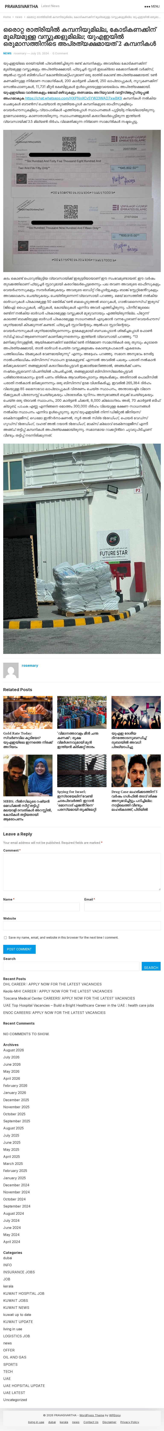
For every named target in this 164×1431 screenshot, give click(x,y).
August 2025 (13, 1128)
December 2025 (16, 1100)
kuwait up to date (17, 1314)
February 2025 (15, 1171)
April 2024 (11, 1242)
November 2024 (16, 1192)
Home (7, 17)
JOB (6, 1279)
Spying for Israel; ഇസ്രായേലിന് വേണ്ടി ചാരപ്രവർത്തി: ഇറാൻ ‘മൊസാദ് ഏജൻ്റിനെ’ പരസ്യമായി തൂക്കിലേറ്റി (76, 800)
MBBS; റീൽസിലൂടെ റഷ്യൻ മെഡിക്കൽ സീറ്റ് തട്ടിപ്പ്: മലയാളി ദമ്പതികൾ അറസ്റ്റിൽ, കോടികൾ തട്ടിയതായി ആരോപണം (27, 810)
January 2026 (14, 1092)
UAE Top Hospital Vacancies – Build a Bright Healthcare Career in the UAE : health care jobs (78, 1005)
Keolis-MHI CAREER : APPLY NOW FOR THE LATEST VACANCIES (57, 991)
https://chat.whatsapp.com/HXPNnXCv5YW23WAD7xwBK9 (73, 98)
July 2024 (11, 1220)
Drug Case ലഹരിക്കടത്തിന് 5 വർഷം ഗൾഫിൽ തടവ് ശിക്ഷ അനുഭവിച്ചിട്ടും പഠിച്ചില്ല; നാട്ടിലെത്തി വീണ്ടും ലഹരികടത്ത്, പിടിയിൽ (134, 800)
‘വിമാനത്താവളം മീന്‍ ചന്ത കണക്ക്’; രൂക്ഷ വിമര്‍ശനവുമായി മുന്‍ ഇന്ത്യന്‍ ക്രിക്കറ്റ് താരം (77, 740)
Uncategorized (15, 1400)
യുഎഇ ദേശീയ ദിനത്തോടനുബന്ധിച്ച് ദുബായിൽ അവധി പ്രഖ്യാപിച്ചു (128, 740)
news (18, 17)
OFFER (9, 1350)
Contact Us (90, 1422)
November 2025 (16, 1107)
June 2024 (12, 1227)
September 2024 (17, 1206)
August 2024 (13, 1213)
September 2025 (16, 1121)
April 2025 (11, 1156)
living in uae (12, 1329)
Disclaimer (109, 1422)
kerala (8, 1286)
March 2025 (13, 1163)
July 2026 (11, 1057)
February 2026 (15, 1085)
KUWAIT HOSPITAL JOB (23, 1293)
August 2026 (13, 1050)
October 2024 (14, 1199)
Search (9, 959)
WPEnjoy (115, 1415)
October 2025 (14, 1114)
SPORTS (10, 1364)
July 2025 (11, 1135)
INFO (7, 1265)
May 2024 (11, 1234)
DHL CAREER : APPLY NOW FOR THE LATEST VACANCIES (52, 984)
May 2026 (11, 1071)
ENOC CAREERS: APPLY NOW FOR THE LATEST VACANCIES (54, 1012)
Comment (12, 850)
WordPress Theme (91, 1415)
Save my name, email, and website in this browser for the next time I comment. (63, 937)
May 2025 (11, 1149)
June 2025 (11, 1142)
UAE (7, 1378)
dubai (7, 1258)
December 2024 (16, 1185)
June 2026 (12, 1064)
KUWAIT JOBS (15, 1300)
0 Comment (60, 53)
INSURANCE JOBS (19, 1272)
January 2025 (14, 1178)
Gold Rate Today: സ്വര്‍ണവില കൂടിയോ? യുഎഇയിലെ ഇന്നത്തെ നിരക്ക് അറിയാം (27, 740)
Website (9, 918)
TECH (8, 1371)
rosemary (20, 53)
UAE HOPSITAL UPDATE (24, 1386)
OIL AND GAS (14, 1357)
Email (89, 899)
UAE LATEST (14, 1393)
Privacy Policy (129, 1422)
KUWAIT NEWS (16, 1307)
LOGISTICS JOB (16, 1336)
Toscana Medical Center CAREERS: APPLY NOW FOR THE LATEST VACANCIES (69, 998)
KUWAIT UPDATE (18, 1322)
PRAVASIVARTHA (21, 6)
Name (9, 899)
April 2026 (11, 1078)
